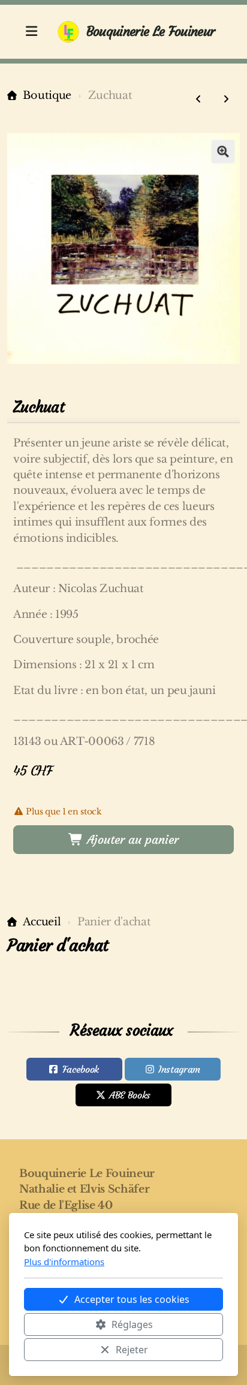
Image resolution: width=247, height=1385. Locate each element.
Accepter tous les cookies (131, 1299)
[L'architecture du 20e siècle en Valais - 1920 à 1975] (198, 98)
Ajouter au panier (131, 839)
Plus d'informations (64, 1262)
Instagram (179, 1069)
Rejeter (132, 1349)
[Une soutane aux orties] (226, 98)
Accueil (42, 921)
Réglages (132, 1324)
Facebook (80, 1069)
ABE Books (129, 1095)
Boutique (47, 95)
